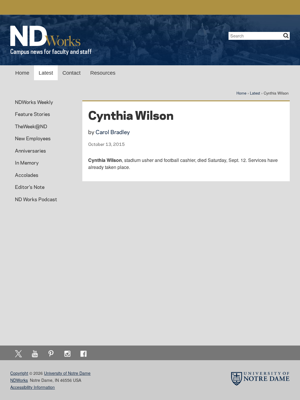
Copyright (19, 373)
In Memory (27, 162)
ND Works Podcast (36, 199)
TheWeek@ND (31, 126)
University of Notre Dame (67, 373)
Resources (102, 73)
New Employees (33, 138)
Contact (71, 73)
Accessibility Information (32, 387)
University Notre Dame (54, 7)
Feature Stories (32, 114)
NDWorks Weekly (34, 102)
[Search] (286, 36)
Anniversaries (30, 150)
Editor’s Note (30, 187)
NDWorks (19, 380)
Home (22, 73)
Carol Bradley (113, 132)
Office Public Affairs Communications (213, 7)
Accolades (26, 175)
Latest (46, 73)
